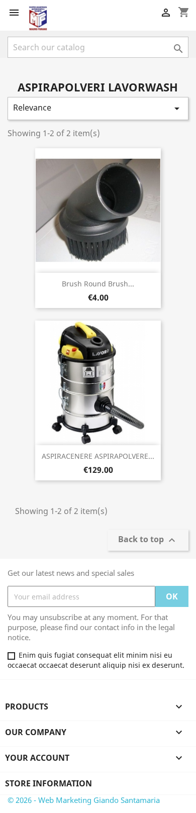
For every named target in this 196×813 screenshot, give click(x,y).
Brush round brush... (98, 283)
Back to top (148, 540)
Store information (48, 783)
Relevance (98, 108)
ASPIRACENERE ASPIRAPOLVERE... (98, 456)
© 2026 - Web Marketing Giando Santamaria (84, 800)
